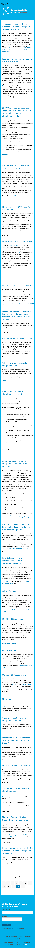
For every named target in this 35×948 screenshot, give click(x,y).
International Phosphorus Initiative (17, 241)
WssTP (9, 129)
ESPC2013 (15, 684)
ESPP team (9, 582)
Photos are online (9, 699)
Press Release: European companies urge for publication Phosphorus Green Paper (17, 740)
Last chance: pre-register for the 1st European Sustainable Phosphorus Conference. (17, 851)
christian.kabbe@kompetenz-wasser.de (12, 515)
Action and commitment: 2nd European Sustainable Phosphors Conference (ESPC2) (16, 27)
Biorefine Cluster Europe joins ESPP (17, 285)
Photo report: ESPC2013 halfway (16, 766)
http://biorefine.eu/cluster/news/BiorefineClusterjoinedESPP (18, 304)
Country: (4, 916)
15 (18, 886)
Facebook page (8, 706)
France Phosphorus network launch (17, 339)
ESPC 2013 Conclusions (12, 619)
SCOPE (11, 928)
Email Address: (6, 909)
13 (9, 886)
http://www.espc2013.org (22, 861)
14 (13, 886)
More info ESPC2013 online (14, 675)
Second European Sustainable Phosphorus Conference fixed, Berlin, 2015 (15, 463)
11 (30, 883)
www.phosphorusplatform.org (21, 517)
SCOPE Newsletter (10, 651)
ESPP (10, 263)
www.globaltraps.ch (14, 245)
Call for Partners (9, 591)
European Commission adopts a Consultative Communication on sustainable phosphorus (16, 527)
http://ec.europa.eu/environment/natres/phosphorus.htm (17, 548)
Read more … (6, 235)
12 (4, 886)
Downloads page (26, 684)
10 (25, 883)
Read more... (9, 329)
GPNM (18, 252)
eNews (18, 928)
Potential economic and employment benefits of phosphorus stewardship (12, 560)
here (22, 97)
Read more (5, 154)
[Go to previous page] (4, 883)
